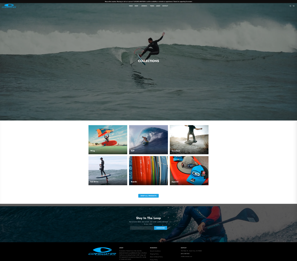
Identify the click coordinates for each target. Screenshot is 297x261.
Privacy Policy (154, 260)
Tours (152, 6)
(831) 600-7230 (185, 253)
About (158, 6)
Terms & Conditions (155, 251)
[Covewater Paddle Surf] (9, 6)
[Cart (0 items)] (293, 5)
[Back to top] (293, 258)
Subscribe (160, 228)
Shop (136, 6)
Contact (165, 6)
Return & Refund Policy (156, 257)
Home (131, 6)
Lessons (144, 6)
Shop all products (148, 196)
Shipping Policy (154, 254)
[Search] (290, 5)
